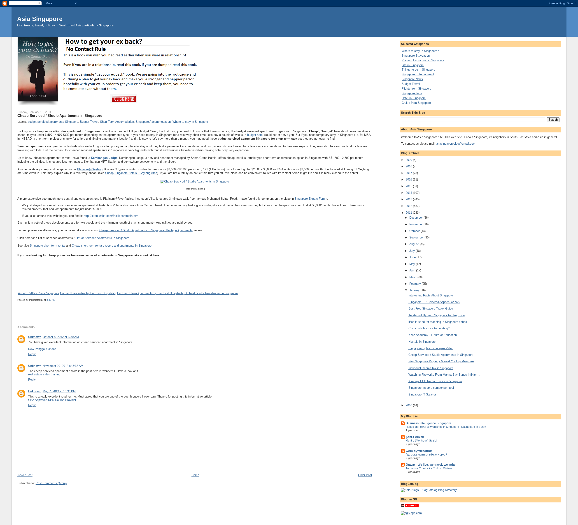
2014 (409, 192)
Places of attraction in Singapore (423, 60)
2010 (409, 405)
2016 (409, 179)
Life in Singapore (413, 65)
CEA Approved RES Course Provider (52, 400)
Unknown (34, 337)
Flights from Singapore (416, 88)
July (412, 250)
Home (195, 475)
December (416, 217)
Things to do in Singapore (418, 69)
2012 (409, 206)
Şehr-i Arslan (415, 437)
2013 (409, 199)
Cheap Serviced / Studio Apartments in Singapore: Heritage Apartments (146, 230)
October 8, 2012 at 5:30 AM (61, 337)
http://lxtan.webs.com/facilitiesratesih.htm (111, 215)
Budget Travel (89, 121)
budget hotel (255, 134)
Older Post (365, 475)
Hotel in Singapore (414, 98)
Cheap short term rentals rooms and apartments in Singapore (111, 245)
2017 (409, 173)
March (413, 277)
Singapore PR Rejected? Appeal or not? (434, 302)
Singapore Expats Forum (311, 198)
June (413, 257)
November (416, 224)
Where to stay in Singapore (190, 121)
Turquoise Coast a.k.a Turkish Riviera (429, 468)
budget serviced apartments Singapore (53, 121)
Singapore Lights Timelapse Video (430, 348)
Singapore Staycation (416, 55)
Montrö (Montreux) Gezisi (421, 440)
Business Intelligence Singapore (428, 423)
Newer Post (25, 475)
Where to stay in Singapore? (420, 51)
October (415, 231)
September (416, 237)
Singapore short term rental (47, 245)
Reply (32, 354)
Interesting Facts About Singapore (430, 295)
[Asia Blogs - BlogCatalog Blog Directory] (429, 490)
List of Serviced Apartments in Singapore (102, 238)
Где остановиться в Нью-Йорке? (426, 454)
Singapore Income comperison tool (431, 387)
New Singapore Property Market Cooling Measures (441, 361)
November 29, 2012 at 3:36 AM (63, 366)
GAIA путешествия (419, 451)
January (415, 290)
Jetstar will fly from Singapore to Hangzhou (436, 315)
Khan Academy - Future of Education (432, 335)
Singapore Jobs (412, 93)
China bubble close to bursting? (429, 328)
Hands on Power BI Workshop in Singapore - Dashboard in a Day (446, 426)
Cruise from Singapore (416, 102)
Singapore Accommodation (153, 121)
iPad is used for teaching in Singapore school (438, 322)
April (412, 270)
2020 (409, 160)
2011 (409, 212)
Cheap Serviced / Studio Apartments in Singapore (440, 354)
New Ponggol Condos (42, 349)
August (414, 244)
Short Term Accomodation (117, 121)
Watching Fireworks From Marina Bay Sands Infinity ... (444, 374)
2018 (409, 166)
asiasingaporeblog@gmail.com (455, 143)
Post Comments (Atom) (51, 483)
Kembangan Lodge (104, 158)
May (412, 264)
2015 (409, 186)
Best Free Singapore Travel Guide (430, 308)
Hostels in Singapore (422, 341)
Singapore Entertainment (418, 74)
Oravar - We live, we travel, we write (430, 464)
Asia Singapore (40, 18)
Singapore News (412, 79)
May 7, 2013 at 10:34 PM (59, 391)
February (415, 283)
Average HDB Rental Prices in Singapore (435, 381)
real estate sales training (44, 374)
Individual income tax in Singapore (430, 368)
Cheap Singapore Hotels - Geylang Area (131, 173)
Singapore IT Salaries (422, 394)
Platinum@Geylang (90, 169)
